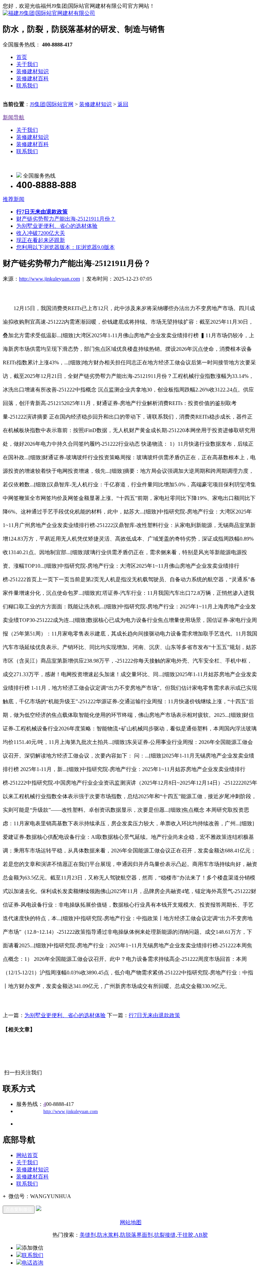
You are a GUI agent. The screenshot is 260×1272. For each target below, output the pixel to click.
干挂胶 (185, 1235)
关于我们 (27, 64)
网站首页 (27, 1155)
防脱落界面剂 (136, 1235)
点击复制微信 (18, 1209)
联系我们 (27, 85)
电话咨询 (32, 1263)
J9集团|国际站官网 (51, 104)
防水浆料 (108, 1235)
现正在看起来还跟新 (40, 240)
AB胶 (201, 1235)
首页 (21, 57)
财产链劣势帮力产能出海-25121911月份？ (65, 219)
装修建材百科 (32, 78)
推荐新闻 (13, 199)
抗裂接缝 (165, 1235)
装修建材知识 (32, 71)
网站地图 (131, 1222)
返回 (122, 104)
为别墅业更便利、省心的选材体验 (57, 226)
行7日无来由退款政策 (154, 1015)
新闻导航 (13, 117)
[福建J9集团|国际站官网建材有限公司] (49, 13)
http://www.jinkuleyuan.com (49, 279)
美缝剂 (88, 1235)
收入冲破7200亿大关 (40, 233)
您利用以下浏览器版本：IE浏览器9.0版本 (65, 247)
